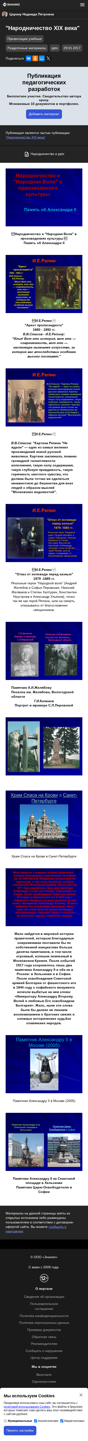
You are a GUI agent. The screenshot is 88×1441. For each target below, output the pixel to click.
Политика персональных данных (44, 1323)
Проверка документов (44, 1330)
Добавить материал (44, 114)
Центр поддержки (44, 1357)
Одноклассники (44, 1381)
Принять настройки (20, 1430)
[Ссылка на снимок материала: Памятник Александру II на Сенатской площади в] (44, 1142)
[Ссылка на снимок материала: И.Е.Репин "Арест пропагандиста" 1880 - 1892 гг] (44, 284)
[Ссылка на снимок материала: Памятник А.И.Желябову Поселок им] (44, 651)
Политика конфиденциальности (44, 1316)
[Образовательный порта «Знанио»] (11, 5)
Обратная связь (44, 1337)
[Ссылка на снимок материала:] (44, 746)
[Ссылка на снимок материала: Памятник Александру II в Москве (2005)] (44, 1064)
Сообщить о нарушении (44, 1351)
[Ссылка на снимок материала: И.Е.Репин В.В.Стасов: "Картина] (44, 397)
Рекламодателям (44, 1344)
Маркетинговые (74, 1421)
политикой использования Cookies (27, 1406)
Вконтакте (44, 1374)
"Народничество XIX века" (26, 137)
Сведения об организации (44, 1297)
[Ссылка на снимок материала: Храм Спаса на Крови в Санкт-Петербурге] (44, 820)
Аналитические (48, 1421)
